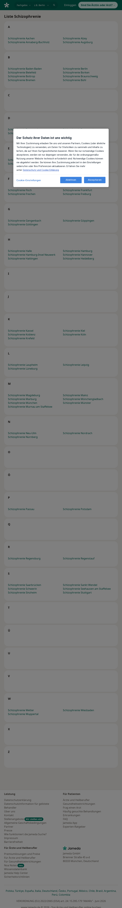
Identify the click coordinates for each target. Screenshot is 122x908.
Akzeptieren (95, 179)
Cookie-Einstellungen (29, 180)
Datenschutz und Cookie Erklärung (41, 170)
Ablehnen (71, 179)
